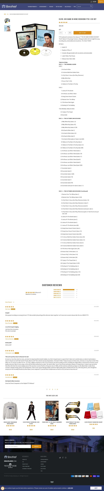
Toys (75, 6)
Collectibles (68, 6)
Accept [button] (96, 488)
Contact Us (24, 459)
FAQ (23, 461)
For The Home (59, 6)
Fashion (51, 6)
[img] (9, 307)
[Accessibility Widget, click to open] (2, 488)
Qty (60, 29)
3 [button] (52, 389)
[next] (54, 40)
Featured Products (32, 6)
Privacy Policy (25, 464)
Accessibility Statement (27, 468)
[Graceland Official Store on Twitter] (60, 458)
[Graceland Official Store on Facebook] (63, 458)
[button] (63, 22)
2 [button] (49, 389)
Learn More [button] (70, 488)
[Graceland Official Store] (9, 6)
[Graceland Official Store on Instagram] (66, 458)
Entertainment (43, 6)
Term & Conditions (25, 466)
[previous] (15, 40)
